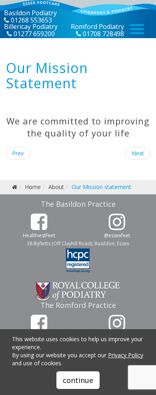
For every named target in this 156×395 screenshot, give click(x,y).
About (56, 187)
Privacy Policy (125, 355)
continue (78, 380)
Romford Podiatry (97, 26)
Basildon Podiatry (30, 12)
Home (33, 187)
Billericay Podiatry (31, 26)
